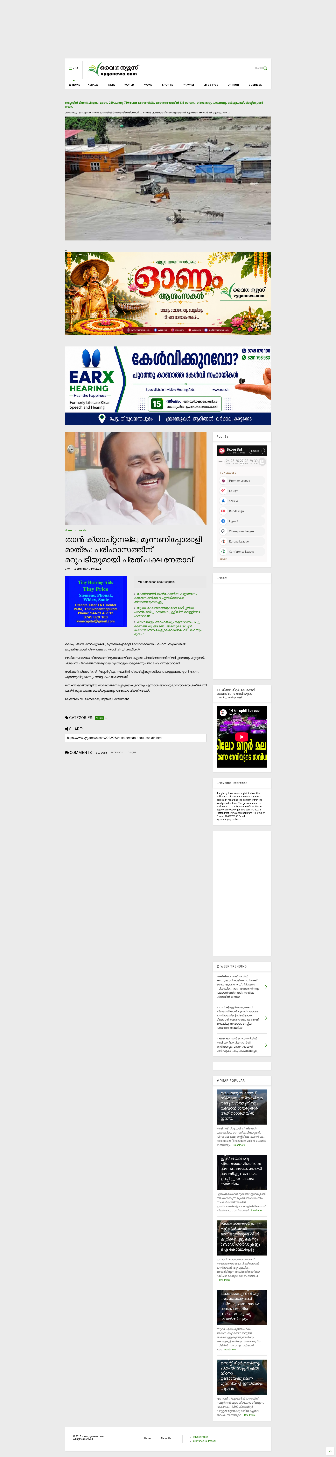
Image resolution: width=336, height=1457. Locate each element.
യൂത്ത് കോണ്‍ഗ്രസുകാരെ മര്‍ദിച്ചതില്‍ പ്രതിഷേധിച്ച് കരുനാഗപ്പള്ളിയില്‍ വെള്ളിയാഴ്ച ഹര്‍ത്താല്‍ (168, 612)
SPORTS (167, 84)
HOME (75, 84)
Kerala (83, 530)
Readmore (239, 1145)
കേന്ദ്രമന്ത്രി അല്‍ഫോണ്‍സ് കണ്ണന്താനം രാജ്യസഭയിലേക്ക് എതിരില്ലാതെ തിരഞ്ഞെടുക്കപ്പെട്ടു (165, 598)
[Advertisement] (168, 31)
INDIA (111, 84)
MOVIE (148, 84)
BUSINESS (255, 84)
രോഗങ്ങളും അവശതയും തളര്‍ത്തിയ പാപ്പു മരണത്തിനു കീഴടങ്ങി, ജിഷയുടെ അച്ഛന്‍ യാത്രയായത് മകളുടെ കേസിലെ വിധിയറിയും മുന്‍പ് (167, 628)
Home (68, 530)
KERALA (93, 84)
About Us (166, 1438)
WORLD (129, 84)
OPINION (233, 84)
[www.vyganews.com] (114, 77)
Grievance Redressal (204, 1441)
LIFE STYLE (211, 84)
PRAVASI (188, 84)
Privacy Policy (200, 1437)
